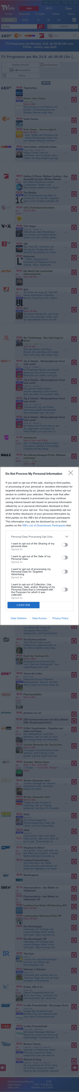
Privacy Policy (60, 618)
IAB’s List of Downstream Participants (44, 525)
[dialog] (39, 546)
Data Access (39, 618)
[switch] (65, 545)
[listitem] (39, 537)
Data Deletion (19, 618)
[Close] (71, 474)
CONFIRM (23, 605)
